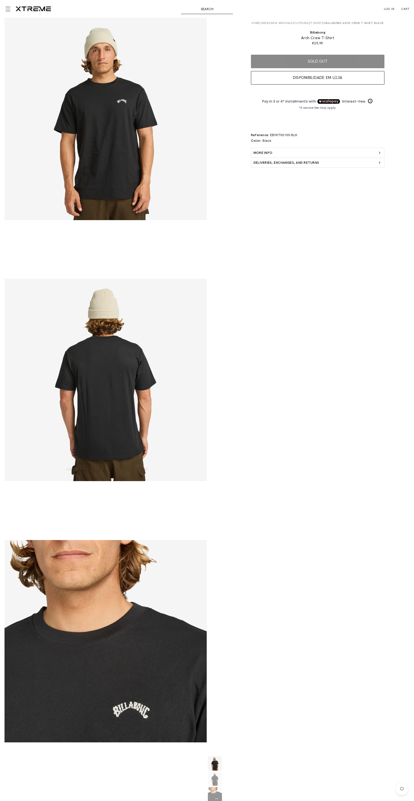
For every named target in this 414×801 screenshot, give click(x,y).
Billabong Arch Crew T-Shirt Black (354, 23)
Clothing (301, 23)
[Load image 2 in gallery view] (215, 779)
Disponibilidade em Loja (317, 77)
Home (255, 23)
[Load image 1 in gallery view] (215, 763)
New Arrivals (281, 23)
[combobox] (207, 9)
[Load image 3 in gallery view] (215, 794)
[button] (8, 9)
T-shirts (317, 23)
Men (265, 23)
